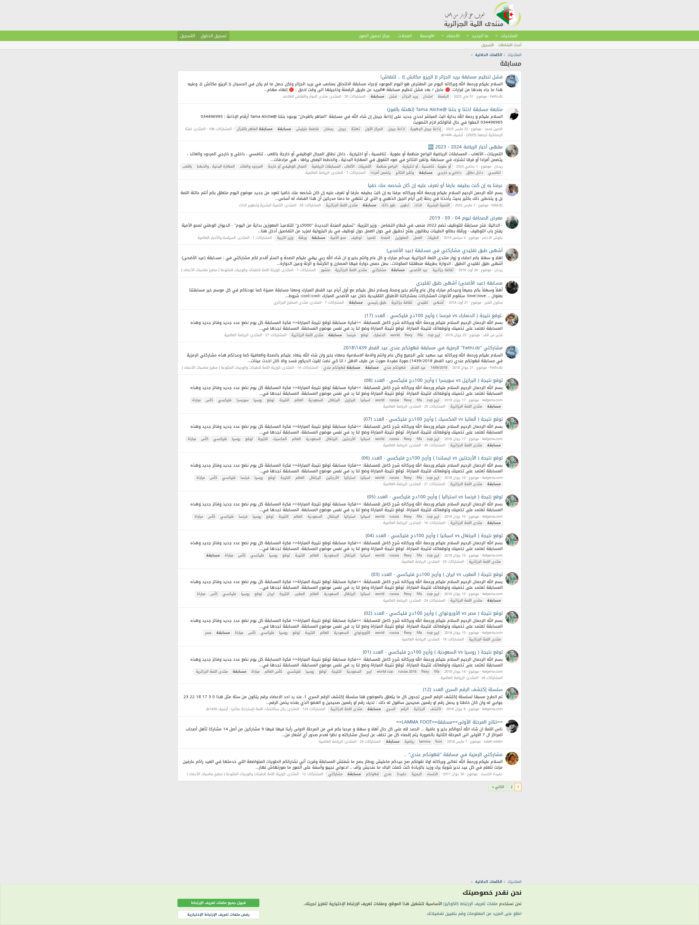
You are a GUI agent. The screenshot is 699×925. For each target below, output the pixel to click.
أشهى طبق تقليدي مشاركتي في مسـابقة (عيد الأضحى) (445, 250)
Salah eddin (493, 741)
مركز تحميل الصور (374, 36)
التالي (499, 786)
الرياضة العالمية (317, 172)
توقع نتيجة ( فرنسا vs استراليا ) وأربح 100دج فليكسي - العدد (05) (435, 496)
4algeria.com (492, 400)
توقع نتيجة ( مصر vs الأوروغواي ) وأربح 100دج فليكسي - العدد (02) (433, 613)
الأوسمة (427, 36)
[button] (496, 36)
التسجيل (487, 45)
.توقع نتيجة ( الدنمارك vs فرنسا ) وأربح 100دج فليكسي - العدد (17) (434, 315)
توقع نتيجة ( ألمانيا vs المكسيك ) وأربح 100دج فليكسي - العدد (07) (433, 419)
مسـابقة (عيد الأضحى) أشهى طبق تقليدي (459, 283)
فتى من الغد (493, 335)
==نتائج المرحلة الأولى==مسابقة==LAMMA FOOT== (449, 722)
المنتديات (509, 36)
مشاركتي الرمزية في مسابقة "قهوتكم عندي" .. (453, 754)
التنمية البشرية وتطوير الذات (261, 205)
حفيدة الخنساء (492, 774)
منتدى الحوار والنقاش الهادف (305, 96)
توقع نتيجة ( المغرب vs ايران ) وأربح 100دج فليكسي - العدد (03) (437, 574)
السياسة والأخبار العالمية (216, 237)
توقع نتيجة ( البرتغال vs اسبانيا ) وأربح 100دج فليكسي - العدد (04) (434, 535)
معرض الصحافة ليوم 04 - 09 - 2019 (466, 217)
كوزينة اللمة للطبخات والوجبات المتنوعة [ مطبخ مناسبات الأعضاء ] (230, 270)
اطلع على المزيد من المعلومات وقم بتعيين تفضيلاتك (474, 913)
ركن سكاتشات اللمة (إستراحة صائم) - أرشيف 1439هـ (246, 709)
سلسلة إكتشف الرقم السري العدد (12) (463, 689)
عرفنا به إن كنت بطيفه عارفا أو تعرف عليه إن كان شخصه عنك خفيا (435, 185)
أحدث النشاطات (510, 45)
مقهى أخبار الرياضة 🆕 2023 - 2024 (465, 146)
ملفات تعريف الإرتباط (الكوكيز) (470, 904)
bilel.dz (497, 205)
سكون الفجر (493, 302)
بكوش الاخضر (492, 237)
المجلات (405, 36)
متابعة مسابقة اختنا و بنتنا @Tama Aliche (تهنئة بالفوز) (445, 109)
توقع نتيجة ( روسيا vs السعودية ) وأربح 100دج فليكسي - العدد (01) (433, 652)
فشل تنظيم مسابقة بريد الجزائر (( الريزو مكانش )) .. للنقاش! (441, 76)
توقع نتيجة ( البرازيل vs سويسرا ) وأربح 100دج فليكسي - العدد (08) (433, 380)
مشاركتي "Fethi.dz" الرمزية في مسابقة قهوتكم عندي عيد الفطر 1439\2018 (423, 347)
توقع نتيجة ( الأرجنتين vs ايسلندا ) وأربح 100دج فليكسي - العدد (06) (432, 457)
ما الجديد (480, 36)
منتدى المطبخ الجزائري (291, 302)
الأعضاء (453, 36)
